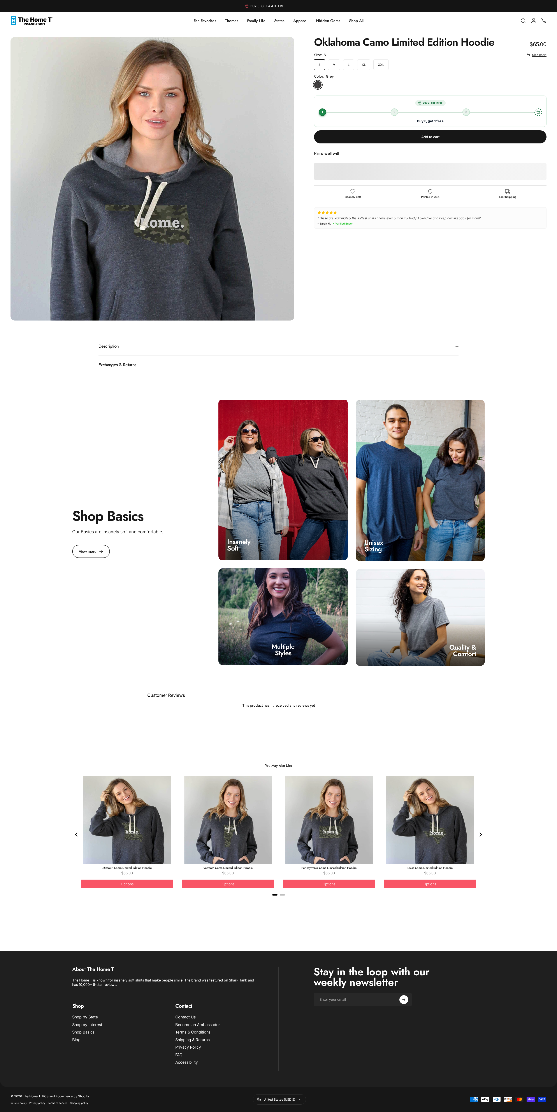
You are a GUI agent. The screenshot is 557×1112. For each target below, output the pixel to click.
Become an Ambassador (197, 1024)
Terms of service (57, 1103)
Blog (76, 1039)
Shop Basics (83, 1032)
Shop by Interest (87, 1024)
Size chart (539, 55)
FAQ (179, 1055)
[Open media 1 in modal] (152, 179)
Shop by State (85, 1017)
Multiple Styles (283, 650)
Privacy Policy (188, 1047)
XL (364, 64)
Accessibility (186, 1062)
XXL (381, 64)
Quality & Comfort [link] (462, 651)
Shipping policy (79, 1103)
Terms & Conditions (193, 1032)
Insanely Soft (238, 545)
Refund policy (19, 1103)
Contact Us (185, 1017)
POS (45, 1096)
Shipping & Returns (192, 1039)
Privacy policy (37, 1103)
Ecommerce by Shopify (72, 1096)
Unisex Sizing (373, 546)
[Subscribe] (403, 999)
